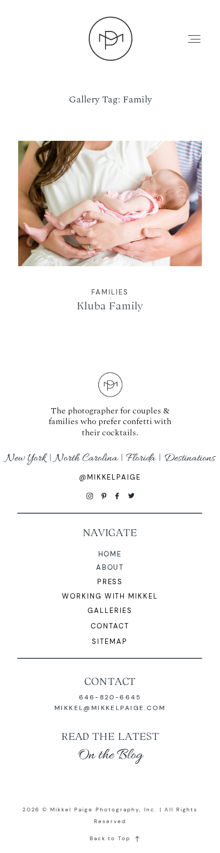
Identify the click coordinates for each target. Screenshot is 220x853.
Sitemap (110, 641)
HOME (110, 554)
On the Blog (110, 755)
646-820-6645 (110, 697)
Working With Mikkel (110, 596)
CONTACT (110, 681)
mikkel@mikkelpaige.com (110, 708)
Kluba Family (110, 234)
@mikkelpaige (110, 477)
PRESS (110, 581)
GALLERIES (110, 610)
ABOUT (110, 567)
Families (110, 292)
